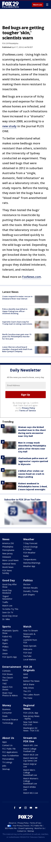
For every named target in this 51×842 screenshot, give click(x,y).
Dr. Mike (6, 619)
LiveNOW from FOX (30, 641)
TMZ (4, 683)
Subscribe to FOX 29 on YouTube (22, 499)
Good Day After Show (9, 585)
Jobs (4, 765)
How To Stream (30, 630)
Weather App (29, 566)
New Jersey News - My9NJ (31, 717)
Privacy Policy (28, 408)
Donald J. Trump (30, 591)
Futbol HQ (7, 636)
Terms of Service (27, 410)
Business (6, 709)
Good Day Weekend (7, 591)
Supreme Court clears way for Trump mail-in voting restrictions (17, 322)
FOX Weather (29, 552)
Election (26, 584)
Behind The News (31, 681)
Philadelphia (7, 546)
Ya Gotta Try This (10, 609)
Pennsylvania (8, 550)
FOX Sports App (9, 657)
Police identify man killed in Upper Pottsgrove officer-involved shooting (14, 311)
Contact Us (7, 745)
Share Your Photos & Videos (10, 694)
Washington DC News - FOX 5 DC (31, 729)
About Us (8, 738)
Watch (27, 626)
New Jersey (7, 553)
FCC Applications (10, 752)
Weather (28, 539)
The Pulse (27, 698)
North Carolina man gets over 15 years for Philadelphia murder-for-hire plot (16, 336)
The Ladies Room (31, 694)
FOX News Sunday (7, 571)
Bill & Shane (28, 684)
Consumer (7, 712)
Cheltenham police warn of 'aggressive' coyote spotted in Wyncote (33, 461)
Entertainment (11, 666)
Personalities (8, 759)
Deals (5, 716)
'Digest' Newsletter (7, 597)
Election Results (30, 587)
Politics (28, 580)
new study (9, 126)
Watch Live (37, 5)
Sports (6, 626)
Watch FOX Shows (7, 688)
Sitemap (6, 769)
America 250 (8, 543)
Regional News (28, 707)
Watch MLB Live (30, 754)
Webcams (27, 649)
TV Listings (7, 762)
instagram (25, 807)
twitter (20, 807)
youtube (31, 807)
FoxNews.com (31, 277)
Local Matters (29, 659)
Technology (7, 723)
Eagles (5, 640)
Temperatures (29, 559)
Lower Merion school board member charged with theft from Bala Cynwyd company (17, 349)
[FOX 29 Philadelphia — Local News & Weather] (10, 4)
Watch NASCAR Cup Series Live (30, 759)
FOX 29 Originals (29, 668)
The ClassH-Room (7, 678)
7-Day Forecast (30, 543)
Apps (4, 742)
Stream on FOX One (30, 739)
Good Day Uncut (10, 615)
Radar (26, 556)
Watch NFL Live (30, 745)
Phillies (5, 646)
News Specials (29, 645)
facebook (14, 807)
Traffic (5, 602)
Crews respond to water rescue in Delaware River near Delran (17, 297)
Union (5, 653)
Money (6, 705)
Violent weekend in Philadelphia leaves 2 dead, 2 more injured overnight (32, 486)
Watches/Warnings (31, 562)
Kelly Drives (28, 687)
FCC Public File (9, 748)
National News (9, 563)
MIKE (25, 674)
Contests (6, 670)
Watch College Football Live (29, 750)
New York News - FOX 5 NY (31, 723)
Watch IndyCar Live (30, 765)
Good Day (8, 580)
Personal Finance (10, 719)
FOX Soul (27, 652)
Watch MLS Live (30, 793)
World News (7, 567)
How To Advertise (10, 755)
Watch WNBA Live (29, 788)
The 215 (27, 691)
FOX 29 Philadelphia (10, 43)
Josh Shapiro (29, 594)
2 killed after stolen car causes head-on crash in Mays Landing (31, 474)
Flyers (5, 643)
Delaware (6, 557)
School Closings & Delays (30, 548)
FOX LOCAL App (30, 712)
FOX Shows (7, 674)
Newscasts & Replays (29, 635)
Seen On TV (7, 612)
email (36, 807)
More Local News (10, 560)
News (5, 539)
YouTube (27, 656)
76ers (4, 650)
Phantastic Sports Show (10, 631)
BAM (25, 677)
